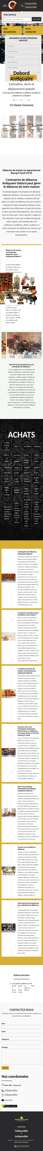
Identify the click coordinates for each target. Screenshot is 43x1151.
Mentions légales (21, 1142)
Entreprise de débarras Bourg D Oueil (28, 987)
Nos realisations (10, 30)
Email (3, 1031)
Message (5, 1047)
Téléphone (5, 1039)
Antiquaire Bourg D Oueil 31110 (13, 988)
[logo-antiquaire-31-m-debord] (5, 6)
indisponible (31, 4)
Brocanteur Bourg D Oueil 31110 (19, 988)
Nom (3, 1024)
